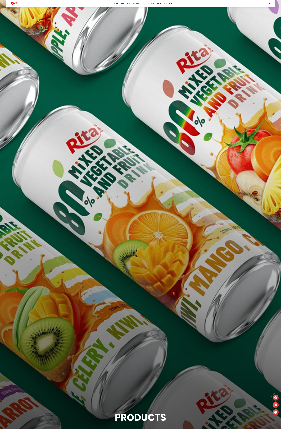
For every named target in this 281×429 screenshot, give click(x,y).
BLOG (159, 4)
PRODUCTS (137, 4)
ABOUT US (125, 4)
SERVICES (149, 4)
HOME (116, 4)
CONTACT (168, 4)
